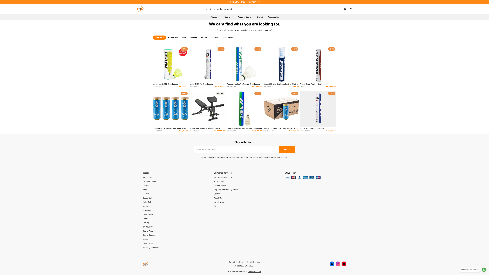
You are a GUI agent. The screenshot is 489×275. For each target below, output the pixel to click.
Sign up (287, 149)
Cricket (259, 17)
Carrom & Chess (149, 181)
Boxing (145, 239)
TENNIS (215, 37)
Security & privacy (253, 262)
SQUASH (193, 37)
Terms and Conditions (223, 177)
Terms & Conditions (236, 262)
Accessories (273, 17)
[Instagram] (338, 264)
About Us (218, 198)
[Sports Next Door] (143, 9)
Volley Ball (147, 202)
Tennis (145, 218)
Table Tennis (148, 214)
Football (146, 194)
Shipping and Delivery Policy (226, 190)
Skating (146, 223)
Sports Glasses (149, 235)
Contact (217, 194)
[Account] (345, 9)
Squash (146, 206)
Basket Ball (147, 198)
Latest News (219, 202)
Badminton (147, 177)
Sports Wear (148, 231)
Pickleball (204, 37)
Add (297, 78)
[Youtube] (344, 264)
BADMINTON (173, 37)
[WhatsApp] (484, 270)
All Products (159, 37)
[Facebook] (332, 264)
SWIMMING (148, 227)
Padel (184, 37)
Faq (215, 206)
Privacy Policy (220, 181)
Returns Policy (220, 185)
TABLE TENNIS (228, 37)
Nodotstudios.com (254, 272)
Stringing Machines (151, 247)
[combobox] (246, 9)
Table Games (148, 243)
